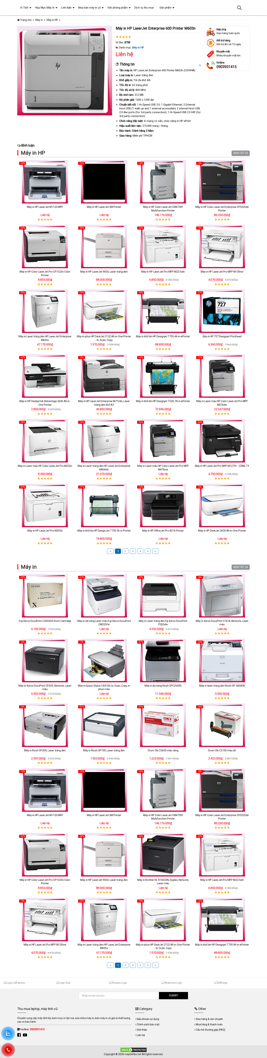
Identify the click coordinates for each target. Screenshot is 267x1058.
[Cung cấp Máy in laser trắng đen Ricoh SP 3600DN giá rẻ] (222, 660)
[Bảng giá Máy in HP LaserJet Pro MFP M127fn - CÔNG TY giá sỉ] (222, 440)
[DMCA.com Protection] (133, 1049)
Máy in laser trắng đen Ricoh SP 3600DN (222, 685)
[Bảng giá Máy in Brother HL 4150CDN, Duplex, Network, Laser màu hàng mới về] (163, 854)
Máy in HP (138, 47)
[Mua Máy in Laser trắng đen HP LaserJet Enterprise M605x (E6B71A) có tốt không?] (45, 311)
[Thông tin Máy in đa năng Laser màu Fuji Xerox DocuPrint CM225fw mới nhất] (104, 595)
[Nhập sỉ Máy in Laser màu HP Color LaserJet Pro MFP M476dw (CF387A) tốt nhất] (222, 376)
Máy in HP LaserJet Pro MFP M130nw (222, 271)
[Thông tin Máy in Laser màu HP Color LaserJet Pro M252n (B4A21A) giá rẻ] (45, 440)
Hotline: (32, 1029)
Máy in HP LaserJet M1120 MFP (45, 206)
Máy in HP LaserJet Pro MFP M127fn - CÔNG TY (222, 465)
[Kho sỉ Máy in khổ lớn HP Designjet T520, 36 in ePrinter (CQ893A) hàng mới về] (163, 376)
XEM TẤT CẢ (240, 153)
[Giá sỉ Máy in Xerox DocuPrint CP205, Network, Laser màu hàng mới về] (45, 660)
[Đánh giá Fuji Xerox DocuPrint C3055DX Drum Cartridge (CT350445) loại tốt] (45, 595)
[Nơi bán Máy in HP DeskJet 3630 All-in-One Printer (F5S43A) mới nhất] (222, 505)
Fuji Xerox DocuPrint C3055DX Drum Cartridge (45, 620)
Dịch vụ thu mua (144, 7)
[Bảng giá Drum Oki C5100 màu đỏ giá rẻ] (222, 725)
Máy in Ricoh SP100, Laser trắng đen (104, 750)
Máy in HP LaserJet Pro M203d (44, 530)
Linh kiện (66, 7)
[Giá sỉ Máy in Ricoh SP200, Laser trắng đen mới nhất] (45, 725)
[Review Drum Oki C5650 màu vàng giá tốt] (163, 725)
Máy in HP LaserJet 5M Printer (104, 206)
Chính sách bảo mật (148, 1024)
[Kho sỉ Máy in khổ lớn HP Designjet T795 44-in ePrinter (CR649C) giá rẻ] (163, 311)
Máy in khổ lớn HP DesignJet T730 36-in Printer (104, 530)
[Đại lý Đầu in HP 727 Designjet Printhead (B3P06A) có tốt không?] (222, 311)
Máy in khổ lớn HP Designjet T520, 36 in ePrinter (163, 401)
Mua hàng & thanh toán (209, 1024)
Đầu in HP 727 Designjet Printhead (222, 336)
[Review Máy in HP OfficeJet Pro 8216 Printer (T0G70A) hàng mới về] (163, 505)
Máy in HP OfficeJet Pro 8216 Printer (163, 530)
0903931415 (226, 67)
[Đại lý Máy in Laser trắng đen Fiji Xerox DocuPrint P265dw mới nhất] (163, 595)
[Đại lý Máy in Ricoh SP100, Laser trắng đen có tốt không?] (104, 725)
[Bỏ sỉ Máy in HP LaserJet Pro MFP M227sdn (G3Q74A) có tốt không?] (163, 246)
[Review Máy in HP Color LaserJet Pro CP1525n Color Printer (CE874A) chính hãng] (45, 246)
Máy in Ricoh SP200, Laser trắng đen (45, 750)
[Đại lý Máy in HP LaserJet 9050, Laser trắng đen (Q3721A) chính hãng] (104, 246)
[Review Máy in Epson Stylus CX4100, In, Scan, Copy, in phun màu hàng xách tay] (104, 660)
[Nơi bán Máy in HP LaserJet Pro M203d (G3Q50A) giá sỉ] (45, 505)
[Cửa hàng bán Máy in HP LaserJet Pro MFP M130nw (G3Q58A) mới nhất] (222, 246)
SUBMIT (173, 995)
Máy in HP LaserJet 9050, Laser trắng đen (104, 271)
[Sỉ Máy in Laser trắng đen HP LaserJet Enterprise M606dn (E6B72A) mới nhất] (104, 440)
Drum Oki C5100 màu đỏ (222, 750)
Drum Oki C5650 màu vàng (163, 750)
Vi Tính (24, 7)
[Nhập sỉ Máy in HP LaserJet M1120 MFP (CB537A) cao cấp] (45, 181)
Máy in (29, 567)
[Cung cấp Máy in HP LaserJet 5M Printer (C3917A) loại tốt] (104, 181)
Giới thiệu (142, 1029)
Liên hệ (141, 1035)
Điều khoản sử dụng (148, 1019)
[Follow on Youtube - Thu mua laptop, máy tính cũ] (25, 1035)
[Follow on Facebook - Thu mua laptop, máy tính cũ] (19, 1035)
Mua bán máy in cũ (89, 7)
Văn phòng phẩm (117, 7)
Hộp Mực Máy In (44, 7)
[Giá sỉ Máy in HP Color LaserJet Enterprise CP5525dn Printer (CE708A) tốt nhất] (222, 181)
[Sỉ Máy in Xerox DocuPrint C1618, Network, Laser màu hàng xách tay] (222, 595)
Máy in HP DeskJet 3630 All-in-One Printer (222, 530)
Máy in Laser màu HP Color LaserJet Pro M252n (45, 465)
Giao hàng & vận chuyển (209, 1019)
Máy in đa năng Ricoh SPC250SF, (163, 685)
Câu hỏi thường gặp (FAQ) (210, 1029)
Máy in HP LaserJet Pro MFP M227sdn (163, 271)
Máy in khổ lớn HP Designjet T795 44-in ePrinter (163, 336)
